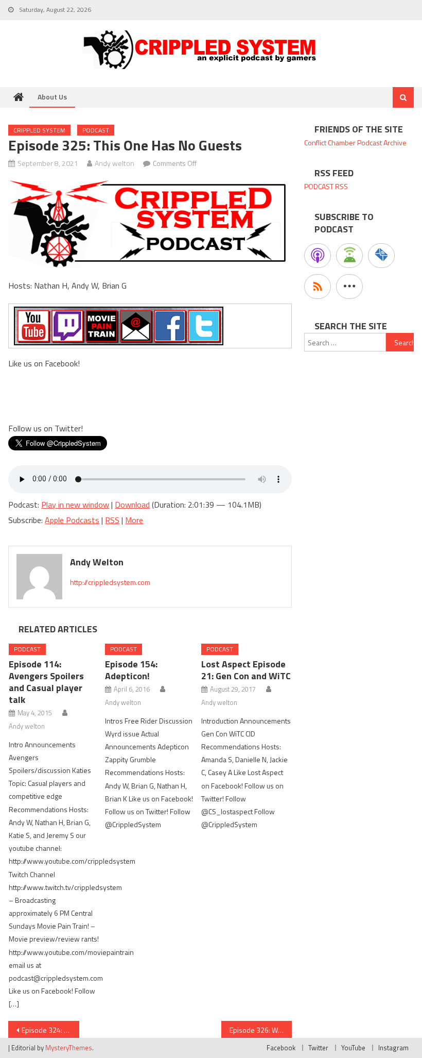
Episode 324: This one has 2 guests (50, 1030)
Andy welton (114, 163)
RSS (112, 520)
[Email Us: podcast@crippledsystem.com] (137, 324)
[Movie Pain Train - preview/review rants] (103, 324)
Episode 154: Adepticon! (131, 670)
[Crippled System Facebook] (171, 324)
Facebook (281, 1048)
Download (132, 504)
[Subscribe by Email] (381, 255)
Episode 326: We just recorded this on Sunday (261, 1030)
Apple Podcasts (72, 520)
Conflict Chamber (330, 142)
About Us (52, 96)
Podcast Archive (382, 142)
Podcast (95, 130)
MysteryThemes (68, 1048)
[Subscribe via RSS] (317, 286)
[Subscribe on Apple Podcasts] (317, 255)
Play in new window (75, 504)
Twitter (318, 1048)
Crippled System (39, 130)
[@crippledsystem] (205, 324)
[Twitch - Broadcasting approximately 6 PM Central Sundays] (68, 324)
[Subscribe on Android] (349, 255)
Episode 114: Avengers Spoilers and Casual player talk (46, 682)
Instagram (393, 1048)
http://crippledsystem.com (110, 582)
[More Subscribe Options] (349, 286)
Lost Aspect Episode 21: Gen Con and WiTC (246, 670)
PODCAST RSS (326, 186)
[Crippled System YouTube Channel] (32, 324)
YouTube (353, 1048)
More (134, 520)
